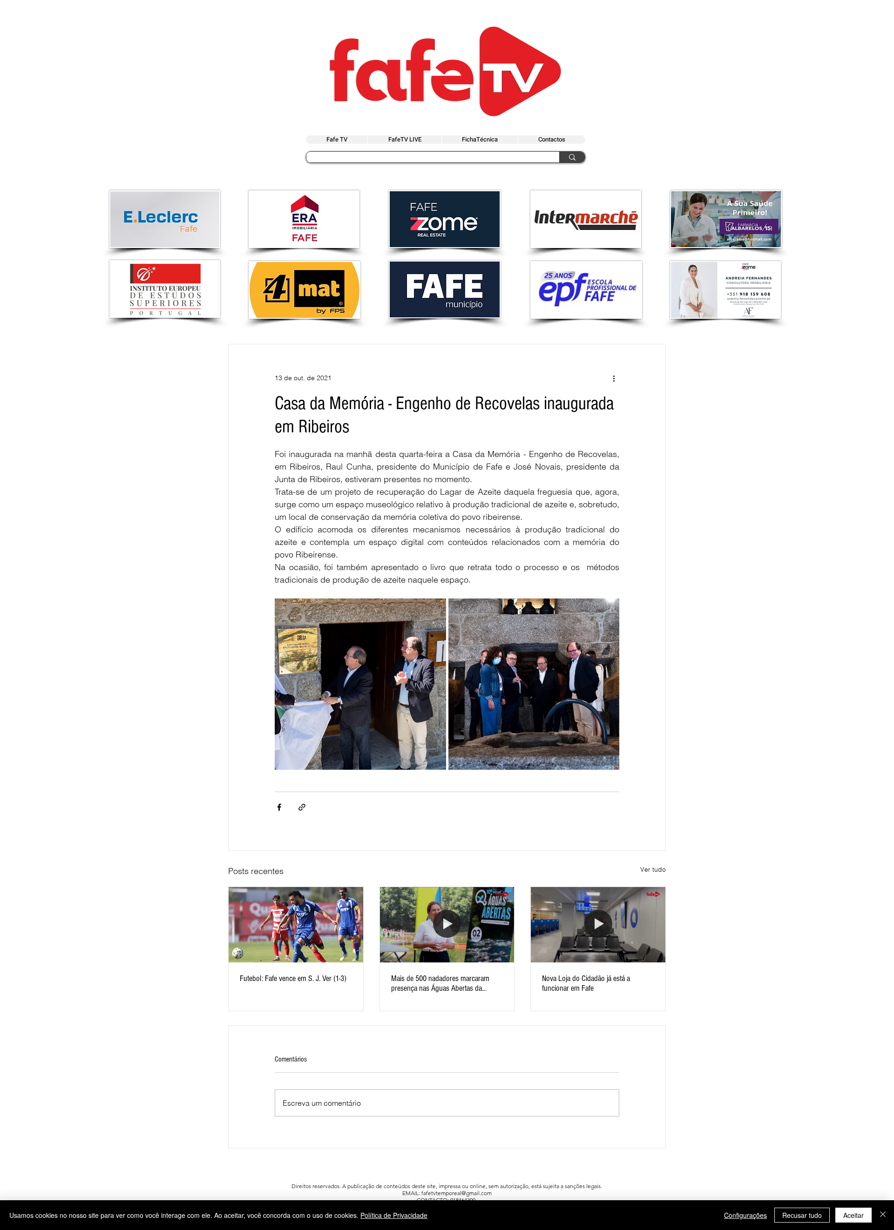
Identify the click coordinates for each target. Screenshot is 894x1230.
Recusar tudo (802, 1215)
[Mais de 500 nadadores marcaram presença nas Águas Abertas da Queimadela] (447, 924)
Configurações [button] (745, 1215)
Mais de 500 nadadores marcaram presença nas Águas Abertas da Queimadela (440, 983)
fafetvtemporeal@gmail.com (456, 1193)
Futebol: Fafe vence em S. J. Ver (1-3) (293, 978)
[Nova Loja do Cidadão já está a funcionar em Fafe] (598, 924)
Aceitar (853, 1215)
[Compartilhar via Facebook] (279, 807)
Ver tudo (653, 869)
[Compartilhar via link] (302, 807)
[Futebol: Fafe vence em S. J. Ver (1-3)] (296, 924)
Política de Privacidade (393, 1215)
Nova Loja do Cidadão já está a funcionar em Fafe (586, 983)
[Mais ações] (613, 377)
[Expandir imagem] (360, 684)
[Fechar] (882, 1215)
